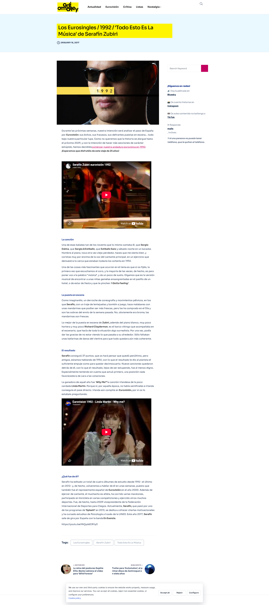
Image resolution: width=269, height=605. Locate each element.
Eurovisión (112, 6)
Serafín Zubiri (103, 542)
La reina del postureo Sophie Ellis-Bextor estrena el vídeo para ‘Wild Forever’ (88, 571)
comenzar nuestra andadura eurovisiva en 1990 (118, 147)
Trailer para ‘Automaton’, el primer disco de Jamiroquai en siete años (127, 571)
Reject (179, 592)
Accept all (165, 592)
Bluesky (171, 94)
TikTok (171, 117)
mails (170, 128)
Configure (194, 592)
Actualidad (94, 6)
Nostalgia (154, 6)
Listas (139, 6)
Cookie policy (75, 598)
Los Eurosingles (81, 542)
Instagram (172, 106)
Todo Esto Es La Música (129, 542)
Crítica (127, 6)
